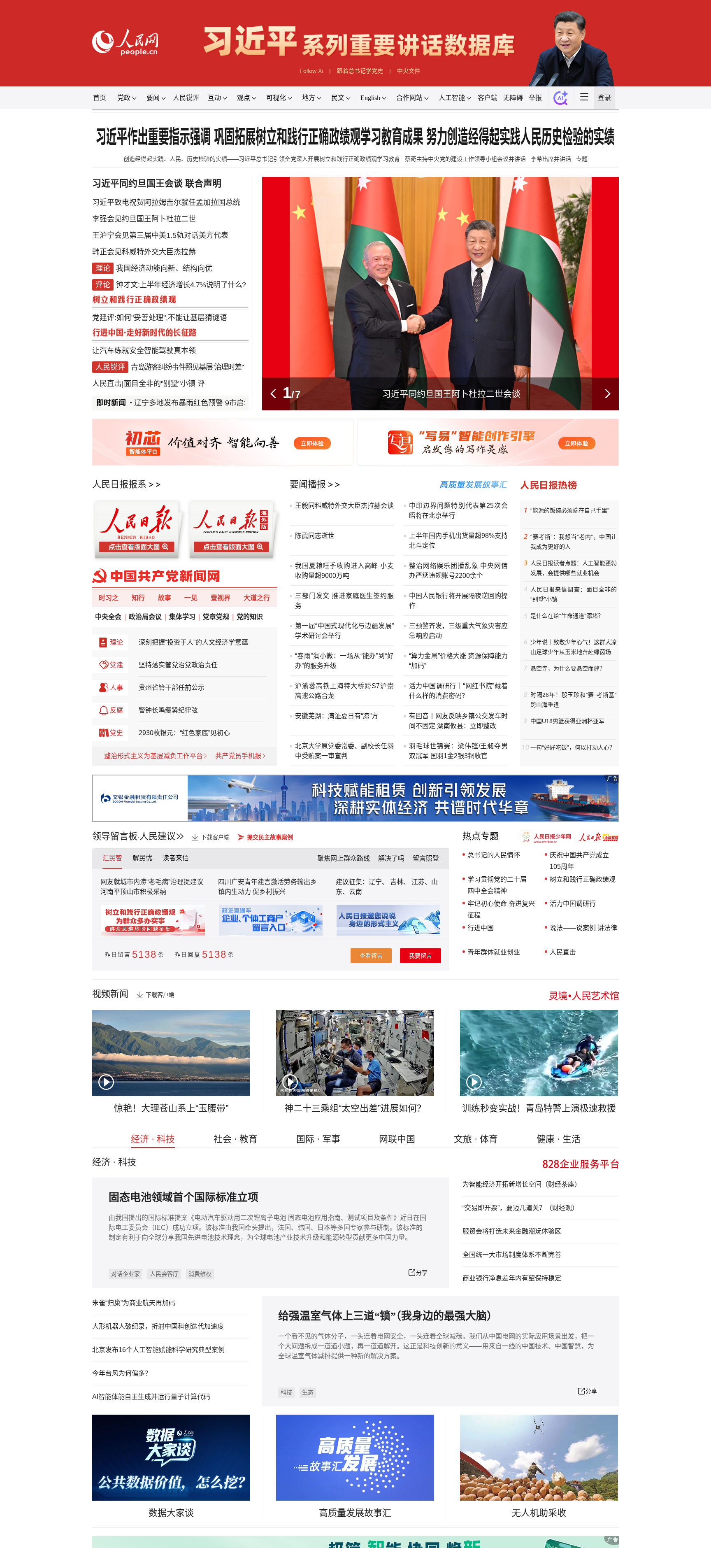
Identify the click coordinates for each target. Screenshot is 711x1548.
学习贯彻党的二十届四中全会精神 (497, 885)
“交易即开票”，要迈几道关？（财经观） (520, 1207)
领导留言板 (114, 836)
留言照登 (426, 858)
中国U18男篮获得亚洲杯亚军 (567, 721)
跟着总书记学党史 (360, 71)
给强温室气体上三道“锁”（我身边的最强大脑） (387, 1316)
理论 (116, 642)
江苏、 (420, 881)
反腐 (116, 710)
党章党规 (216, 616)
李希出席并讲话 (551, 159)
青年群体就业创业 (493, 952)
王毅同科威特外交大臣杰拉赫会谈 (344, 505)
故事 (164, 597)
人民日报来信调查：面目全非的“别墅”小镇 (573, 594)
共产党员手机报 (238, 755)
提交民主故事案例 (270, 837)
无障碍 (513, 97)
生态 (308, 1392)
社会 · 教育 (236, 1139)
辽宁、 (379, 881)
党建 (116, 664)
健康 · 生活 (559, 1139)
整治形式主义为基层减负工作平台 (153, 755)
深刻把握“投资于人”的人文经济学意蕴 (193, 642)
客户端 (487, 97)
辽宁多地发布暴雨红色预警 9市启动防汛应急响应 (196, 403)
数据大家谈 (171, 1513)
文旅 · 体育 (476, 1139)
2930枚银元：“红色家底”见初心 (184, 732)
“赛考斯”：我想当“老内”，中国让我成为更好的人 (573, 541)
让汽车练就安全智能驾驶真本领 (144, 351)
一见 (191, 597)
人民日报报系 (119, 484)
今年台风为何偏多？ (121, 1373)
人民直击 (107, 383)
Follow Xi (311, 71)
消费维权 (199, 1274)
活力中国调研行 (573, 903)
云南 (355, 891)
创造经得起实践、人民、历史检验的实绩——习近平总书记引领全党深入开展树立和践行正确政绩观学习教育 (261, 159)
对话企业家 (125, 1274)
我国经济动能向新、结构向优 (164, 268)
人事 (116, 687)
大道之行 (257, 597)
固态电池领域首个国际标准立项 (183, 1197)
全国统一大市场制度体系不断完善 (511, 1254)
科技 (286, 1392)
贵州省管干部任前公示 (171, 687)
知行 (138, 597)
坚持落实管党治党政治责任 (178, 664)
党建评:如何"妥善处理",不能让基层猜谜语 (159, 318)
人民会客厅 (164, 1274)
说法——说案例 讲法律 (583, 927)
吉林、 (400, 881)
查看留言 (371, 955)
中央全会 (108, 616)
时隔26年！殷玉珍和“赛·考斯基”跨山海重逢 (573, 699)
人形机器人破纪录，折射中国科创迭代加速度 (158, 1326)
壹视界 (220, 597)
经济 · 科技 (153, 1139)
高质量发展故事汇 (355, 1513)
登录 (604, 97)
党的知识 (250, 616)
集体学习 (182, 616)
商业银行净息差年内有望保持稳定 (511, 1278)
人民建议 (157, 836)
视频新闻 (110, 994)
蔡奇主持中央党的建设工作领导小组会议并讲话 (465, 159)
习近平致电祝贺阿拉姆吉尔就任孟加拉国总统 (166, 202)
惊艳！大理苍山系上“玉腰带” (171, 1108)
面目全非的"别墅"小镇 (159, 383)
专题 (582, 159)
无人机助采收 (539, 1513)
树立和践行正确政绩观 (583, 879)
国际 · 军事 (318, 1139)
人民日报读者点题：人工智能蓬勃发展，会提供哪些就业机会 (573, 568)
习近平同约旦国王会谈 (137, 183)
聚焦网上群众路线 (343, 858)
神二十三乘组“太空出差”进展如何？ (355, 1108)
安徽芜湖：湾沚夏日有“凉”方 (336, 715)
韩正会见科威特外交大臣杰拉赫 (144, 252)
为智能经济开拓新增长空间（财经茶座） (521, 1184)
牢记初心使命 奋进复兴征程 (501, 909)
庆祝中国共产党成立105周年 (579, 861)
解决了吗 (391, 858)
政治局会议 (145, 616)
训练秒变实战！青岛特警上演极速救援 (539, 1108)
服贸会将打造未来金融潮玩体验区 (511, 1231)
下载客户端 (215, 837)
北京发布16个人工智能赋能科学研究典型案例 (158, 1349)
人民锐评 (186, 97)
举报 (535, 97)
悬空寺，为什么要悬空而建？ (567, 668)
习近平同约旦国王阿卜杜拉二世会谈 (451, 393)
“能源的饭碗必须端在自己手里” (569, 510)
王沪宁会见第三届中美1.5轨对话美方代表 (160, 235)
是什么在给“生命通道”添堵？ (567, 615)
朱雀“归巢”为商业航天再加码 (133, 1302)
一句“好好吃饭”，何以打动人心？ (572, 747)
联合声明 (203, 183)
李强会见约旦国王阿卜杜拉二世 (144, 219)
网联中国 (397, 1139)
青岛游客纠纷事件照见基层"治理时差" (187, 367)
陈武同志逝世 (315, 535)
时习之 (108, 597)
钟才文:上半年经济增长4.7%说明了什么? (181, 285)
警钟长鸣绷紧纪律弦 (168, 710)
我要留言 (420, 955)
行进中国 (480, 927)
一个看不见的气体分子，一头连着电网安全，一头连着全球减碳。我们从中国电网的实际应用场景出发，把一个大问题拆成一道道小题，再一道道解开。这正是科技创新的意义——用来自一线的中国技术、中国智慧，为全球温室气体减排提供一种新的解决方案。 (436, 1346)
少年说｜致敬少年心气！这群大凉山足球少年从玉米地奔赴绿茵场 (573, 647)
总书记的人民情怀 (493, 855)
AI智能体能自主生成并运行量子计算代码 (151, 1396)
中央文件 (408, 71)
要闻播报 (308, 484)
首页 (99, 97)
